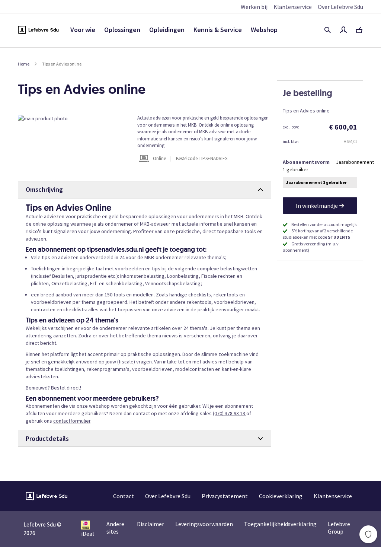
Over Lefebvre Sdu (340, 6)
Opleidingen (167, 29)
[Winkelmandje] (359, 29)
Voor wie (82, 29)
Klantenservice (292, 6)
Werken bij (254, 6)
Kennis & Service (217, 29)
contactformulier (71, 420)
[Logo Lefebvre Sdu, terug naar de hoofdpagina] (38, 30)
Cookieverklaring (280, 496)
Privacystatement (225, 496)
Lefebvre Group (339, 527)
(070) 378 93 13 (229, 413)
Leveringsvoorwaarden (204, 524)
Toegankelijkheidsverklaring (280, 524)
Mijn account (343, 30)
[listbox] (320, 183)
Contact (123, 496)
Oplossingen (122, 29)
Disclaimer (150, 524)
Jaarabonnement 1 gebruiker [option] (316, 182)
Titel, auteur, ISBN (327, 30)
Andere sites (115, 527)
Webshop (264, 29)
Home (23, 64)
